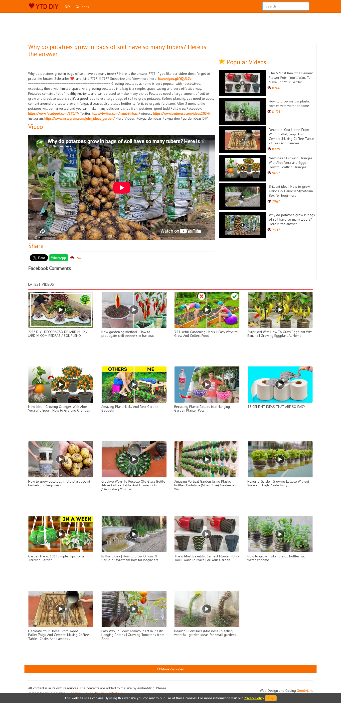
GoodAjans (305, 690)
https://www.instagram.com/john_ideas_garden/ (79, 118)
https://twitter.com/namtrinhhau (115, 113)
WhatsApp (58, 258)
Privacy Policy (254, 698)
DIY (67, 6)
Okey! (270, 698)
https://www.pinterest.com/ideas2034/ (181, 113)
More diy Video (172, 669)
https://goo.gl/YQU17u (174, 78)
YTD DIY (46, 6)
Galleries (82, 6)
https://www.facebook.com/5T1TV (53, 113)
